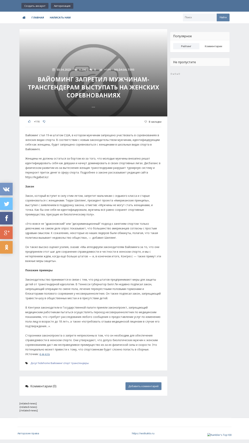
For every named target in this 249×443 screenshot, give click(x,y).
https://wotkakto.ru (143, 433)
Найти (223, 17)
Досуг (34, 363)
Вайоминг (57, 363)
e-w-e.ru (44, 354)
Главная (38, 17)
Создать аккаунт (35, 6)
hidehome (44, 363)
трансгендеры (80, 363)
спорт (66, 363)
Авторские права (28, 433)
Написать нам (60, 17)
